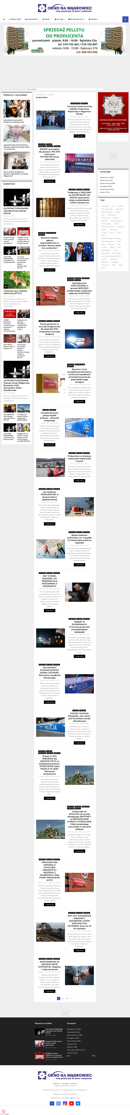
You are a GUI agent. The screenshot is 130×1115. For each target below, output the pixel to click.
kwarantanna (105, 218)
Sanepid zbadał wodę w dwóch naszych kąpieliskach (9, 240)
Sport (47, 19)
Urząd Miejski (105, 253)
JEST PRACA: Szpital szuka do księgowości (9, 346)
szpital (115, 250)
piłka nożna (113, 230)
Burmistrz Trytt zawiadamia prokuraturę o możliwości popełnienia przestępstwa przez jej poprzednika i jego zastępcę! (79, 375)
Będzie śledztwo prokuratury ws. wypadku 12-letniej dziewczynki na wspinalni (79, 539)
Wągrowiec (104, 262)
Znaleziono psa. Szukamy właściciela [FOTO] (15, 292)
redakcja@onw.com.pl (72, 1098)
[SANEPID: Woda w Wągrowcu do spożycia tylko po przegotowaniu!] (23, 231)
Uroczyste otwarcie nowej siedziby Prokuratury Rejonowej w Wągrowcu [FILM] (79, 110)
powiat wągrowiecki (107, 241)
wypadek (104, 259)
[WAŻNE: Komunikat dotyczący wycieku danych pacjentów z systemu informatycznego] (10, 314)
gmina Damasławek (107, 209)
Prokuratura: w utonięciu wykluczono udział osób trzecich (79, 459)
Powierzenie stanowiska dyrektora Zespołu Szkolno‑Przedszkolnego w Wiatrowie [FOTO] (23, 351)
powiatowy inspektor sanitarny (111, 238)
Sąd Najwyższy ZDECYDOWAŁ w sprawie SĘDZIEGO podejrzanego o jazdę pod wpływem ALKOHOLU (79, 288)
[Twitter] (58, 1103)
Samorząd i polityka (75, 103)
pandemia (104, 230)
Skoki (119, 247)
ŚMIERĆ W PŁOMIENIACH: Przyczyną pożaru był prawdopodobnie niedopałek (79, 627)
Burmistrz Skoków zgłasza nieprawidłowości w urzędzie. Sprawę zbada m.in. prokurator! (49, 242)
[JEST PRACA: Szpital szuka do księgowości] (10, 338)
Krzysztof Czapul (44, 162)
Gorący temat (15, 19)
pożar (119, 241)
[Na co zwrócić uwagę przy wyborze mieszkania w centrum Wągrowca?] (17, 160)
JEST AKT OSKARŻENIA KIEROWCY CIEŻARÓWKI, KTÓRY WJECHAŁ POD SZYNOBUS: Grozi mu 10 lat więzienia (79, 922)
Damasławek (105, 206)
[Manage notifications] (3, 1111)
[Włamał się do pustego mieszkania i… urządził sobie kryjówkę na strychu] (23, 314)
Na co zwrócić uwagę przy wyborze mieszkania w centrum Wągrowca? (16, 174)
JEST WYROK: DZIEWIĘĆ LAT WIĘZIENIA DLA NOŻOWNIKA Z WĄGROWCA (50, 581)
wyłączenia (113, 259)
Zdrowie (69, 1053)
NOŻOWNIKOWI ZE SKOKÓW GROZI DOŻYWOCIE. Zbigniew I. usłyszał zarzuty (49, 965)
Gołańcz (117, 212)
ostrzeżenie (120, 227)
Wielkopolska (116, 253)
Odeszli (69, 1047)
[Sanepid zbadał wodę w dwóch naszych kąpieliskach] (10, 231)
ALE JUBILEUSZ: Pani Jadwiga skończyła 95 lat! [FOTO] (9, 417)
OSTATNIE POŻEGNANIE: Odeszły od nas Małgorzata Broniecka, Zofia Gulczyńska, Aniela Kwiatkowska (16, 385)
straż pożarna (105, 250)
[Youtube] (71, 1103)
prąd (118, 244)
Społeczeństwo (42, 146)
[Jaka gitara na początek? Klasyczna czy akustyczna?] (17, 108)
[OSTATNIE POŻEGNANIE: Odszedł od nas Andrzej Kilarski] (17, 197)
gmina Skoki (119, 209)
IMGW (103, 215)
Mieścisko (116, 218)
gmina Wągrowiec (106, 212)
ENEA (113, 206)
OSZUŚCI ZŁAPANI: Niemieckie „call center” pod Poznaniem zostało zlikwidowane (79, 717)
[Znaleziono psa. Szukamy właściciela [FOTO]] (17, 280)
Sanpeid (112, 247)
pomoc (103, 235)
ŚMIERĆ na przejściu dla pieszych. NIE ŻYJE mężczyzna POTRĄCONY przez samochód (49, 154)
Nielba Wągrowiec (116, 221)
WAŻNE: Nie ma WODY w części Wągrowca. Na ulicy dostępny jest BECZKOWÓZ (23, 437)
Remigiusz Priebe (44, 589)
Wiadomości (32, 19)
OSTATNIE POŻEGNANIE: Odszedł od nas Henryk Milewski (9, 259)
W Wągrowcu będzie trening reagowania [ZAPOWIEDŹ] (22, 417)
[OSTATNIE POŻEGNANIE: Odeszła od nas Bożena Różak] (10, 427)
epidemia (120, 206)
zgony (114, 265)
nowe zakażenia (106, 224)
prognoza (111, 244)
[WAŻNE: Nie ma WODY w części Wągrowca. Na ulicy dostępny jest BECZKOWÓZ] (23, 427)
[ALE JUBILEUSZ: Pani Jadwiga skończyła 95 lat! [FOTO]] (10, 408)
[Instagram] (65, 1103)
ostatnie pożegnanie (107, 227)
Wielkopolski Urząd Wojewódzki (111, 256)
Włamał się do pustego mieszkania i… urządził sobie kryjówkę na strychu (22, 324)
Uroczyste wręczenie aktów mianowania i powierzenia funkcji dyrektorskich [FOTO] (23, 262)
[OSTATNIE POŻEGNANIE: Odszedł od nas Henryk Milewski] (10, 250)
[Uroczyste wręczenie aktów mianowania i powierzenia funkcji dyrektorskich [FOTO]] (23, 250)
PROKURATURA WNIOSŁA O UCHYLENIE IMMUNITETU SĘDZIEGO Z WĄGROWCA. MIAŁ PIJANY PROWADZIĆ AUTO (49, 871)
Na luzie (60, 19)
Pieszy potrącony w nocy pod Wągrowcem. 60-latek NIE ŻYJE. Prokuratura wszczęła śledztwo (50, 329)
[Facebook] (52, 1103)
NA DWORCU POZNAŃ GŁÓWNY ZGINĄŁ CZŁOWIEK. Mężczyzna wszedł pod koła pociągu (49, 672)
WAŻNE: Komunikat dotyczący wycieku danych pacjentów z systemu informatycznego (9, 325)
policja (111, 232)
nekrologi (104, 221)
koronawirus (112, 215)
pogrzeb (103, 232)
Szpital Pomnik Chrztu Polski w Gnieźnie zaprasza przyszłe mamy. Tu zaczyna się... (17, 147)
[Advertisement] (65, 73)
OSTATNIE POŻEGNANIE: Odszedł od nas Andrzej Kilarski (16, 211)
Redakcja (73, 116)
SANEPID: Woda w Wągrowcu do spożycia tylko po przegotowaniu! (23, 240)
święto (103, 268)
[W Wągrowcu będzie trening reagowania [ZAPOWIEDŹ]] (23, 408)
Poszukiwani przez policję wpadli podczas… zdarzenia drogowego (49, 417)
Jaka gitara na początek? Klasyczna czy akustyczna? (14, 121)
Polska (119, 232)
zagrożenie (114, 262)
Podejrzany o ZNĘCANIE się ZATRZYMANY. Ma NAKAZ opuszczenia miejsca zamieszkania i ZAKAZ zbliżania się (79, 197)
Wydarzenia (57, 146)
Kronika (94, 19)
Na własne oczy (76, 19)
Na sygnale (49, 144)
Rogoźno (104, 247)
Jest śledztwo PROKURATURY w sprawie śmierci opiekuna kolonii (49, 496)
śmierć (121, 265)
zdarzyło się (105, 265)
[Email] (78, 1103)
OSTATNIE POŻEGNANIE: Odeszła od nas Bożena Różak (9, 436)
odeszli (116, 224)
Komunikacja (79, 913)
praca (103, 244)
